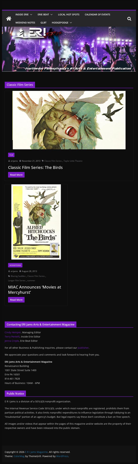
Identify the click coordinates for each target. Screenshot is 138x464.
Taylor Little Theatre (73, 160)
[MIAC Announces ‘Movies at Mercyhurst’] (36, 221)
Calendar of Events (97, 14)
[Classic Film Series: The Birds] (69, 120)
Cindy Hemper (13, 332)
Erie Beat (43, 14)
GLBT (43, 22)
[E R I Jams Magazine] (9, 19)
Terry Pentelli (12, 336)
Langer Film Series (16, 280)
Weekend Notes (25, 22)
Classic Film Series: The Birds (35, 167)
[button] (30, 14)
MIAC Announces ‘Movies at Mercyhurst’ (34, 289)
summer (31, 280)
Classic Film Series (53, 160)
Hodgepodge (60, 22)
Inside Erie (22, 14)
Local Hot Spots (68, 14)
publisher (83, 347)
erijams (14, 160)
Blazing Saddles (18, 276)
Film (11, 155)
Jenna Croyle (12, 340)
